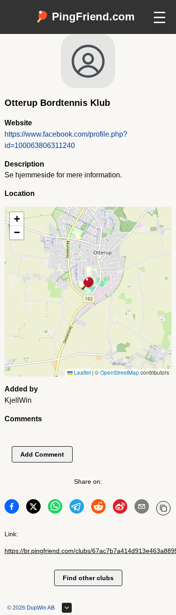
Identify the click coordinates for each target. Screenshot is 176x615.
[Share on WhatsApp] (55, 508)
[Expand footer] (67, 608)
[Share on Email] (141, 508)
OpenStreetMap (119, 372)
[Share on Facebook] (12, 508)
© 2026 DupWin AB (31, 608)
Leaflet (82, 372)
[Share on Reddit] (98, 508)
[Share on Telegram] (76, 508)
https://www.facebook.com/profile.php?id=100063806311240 (66, 139)
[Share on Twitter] (33, 508)
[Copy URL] (163, 508)
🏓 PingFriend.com (84, 16)
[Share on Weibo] (120, 508)
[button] (88, 284)
